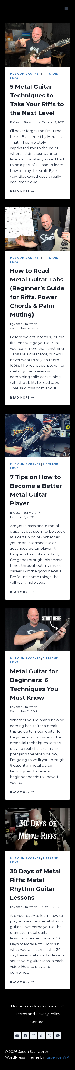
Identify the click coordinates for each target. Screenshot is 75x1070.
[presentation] (37, 45)
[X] (49, 1035)
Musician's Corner (25, 73)
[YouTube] (17, 1035)
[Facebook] (25, 1035)
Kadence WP (57, 1057)
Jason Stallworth (26, 122)
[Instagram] (33, 1035)
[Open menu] (66, 8)
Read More (22, 191)
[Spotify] (57, 1035)
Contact (37, 1022)
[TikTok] (41, 1035)
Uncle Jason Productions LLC (37, 1006)
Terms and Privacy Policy (37, 1014)
